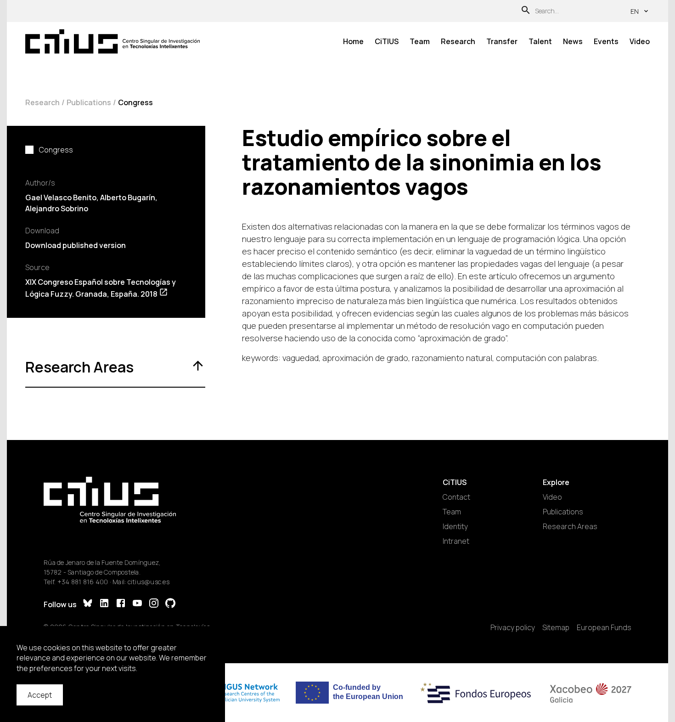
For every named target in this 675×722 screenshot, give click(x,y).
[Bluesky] (87, 604)
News (573, 41)
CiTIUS (387, 41)
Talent (540, 41)
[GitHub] (170, 604)
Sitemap (555, 627)
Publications (89, 102)
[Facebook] (120, 604)
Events (606, 41)
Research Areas (570, 526)
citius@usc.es (148, 581)
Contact (456, 497)
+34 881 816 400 (82, 581)
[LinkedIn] (104, 604)
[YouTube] (137, 604)
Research (458, 41)
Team (420, 41)
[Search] (525, 11)
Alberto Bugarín (127, 197)
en (634, 11)
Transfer (502, 41)
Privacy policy (512, 627)
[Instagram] (153, 604)
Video (640, 41)
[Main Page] (112, 41)
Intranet (456, 541)
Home (353, 41)
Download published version (75, 245)
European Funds (604, 627)
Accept (40, 695)
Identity (455, 526)
